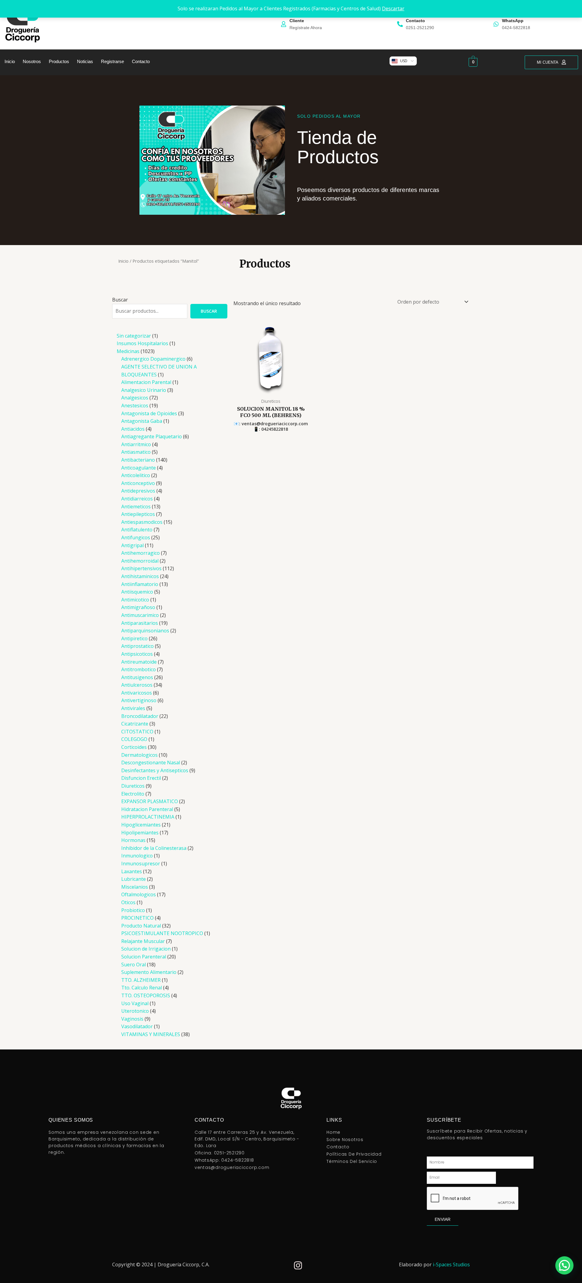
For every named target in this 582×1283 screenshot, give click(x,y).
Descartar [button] (393, 8)
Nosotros (32, 61)
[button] (564, 1265)
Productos (59, 61)
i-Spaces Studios (451, 1264)
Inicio (10, 61)
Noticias (85, 61)
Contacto (141, 61)
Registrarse (112, 61)
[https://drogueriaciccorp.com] (23, 23)
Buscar (120, 299)
